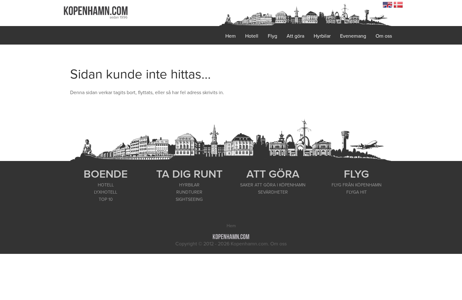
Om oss (384, 36)
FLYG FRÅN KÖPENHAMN (357, 185)
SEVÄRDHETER (273, 192)
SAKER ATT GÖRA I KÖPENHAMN (272, 185)
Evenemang (353, 36)
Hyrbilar (322, 36)
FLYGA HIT (356, 192)
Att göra (295, 36)
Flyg (272, 36)
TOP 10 (106, 199)
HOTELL (106, 185)
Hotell (251, 36)
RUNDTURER (189, 192)
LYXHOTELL (105, 192)
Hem (230, 36)
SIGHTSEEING (189, 199)
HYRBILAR (189, 185)
